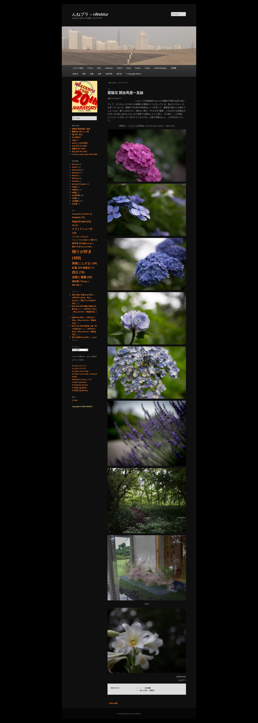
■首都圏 (147, 688)
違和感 (78, 281)
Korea (128, 68)
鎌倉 (86, 281)
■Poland (75, 178)
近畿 (91, 73)
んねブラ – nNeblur (90, 14)
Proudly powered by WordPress (129, 713)
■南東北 (75, 189)
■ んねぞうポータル (79, 365)
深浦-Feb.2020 (77, 317)
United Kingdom (160, 68)
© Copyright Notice (133, 73)
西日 (78, 272)
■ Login (75, 400)
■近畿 (74, 198)
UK (75, 225)
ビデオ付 (83, 236)
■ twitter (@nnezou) (79, 382)
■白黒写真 (76, 195)
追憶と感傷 (82, 277)
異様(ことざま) (84, 263)
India (99, 68)
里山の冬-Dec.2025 (79, 151)
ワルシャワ (77, 240)
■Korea (75, 175)
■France (75, 164)
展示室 (119, 73)
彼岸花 (77, 243)
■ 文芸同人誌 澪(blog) (80, 390)
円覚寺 (86, 240)
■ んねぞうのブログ (79, 368)
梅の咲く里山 (77, 134)
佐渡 (99, 73)
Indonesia (109, 68)
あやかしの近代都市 (80, 143)
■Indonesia (76, 169)
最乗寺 (85, 243)
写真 (93, 239)
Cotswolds (77, 214)
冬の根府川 (76, 137)
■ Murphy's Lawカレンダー (82, 379)
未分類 (74, 203)
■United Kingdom (79, 184)
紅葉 (77, 267)
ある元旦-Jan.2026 (79, 145)
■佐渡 (74, 187)
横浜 (75, 246)
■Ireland (75, 172)
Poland (137, 68)
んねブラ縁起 (78, 68)
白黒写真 (108, 73)
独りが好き (144, 690)
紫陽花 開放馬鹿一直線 (125, 92)
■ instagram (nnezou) (80, 385)
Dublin (88, 214)
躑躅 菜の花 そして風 (80, 131)
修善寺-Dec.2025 (78, 148)
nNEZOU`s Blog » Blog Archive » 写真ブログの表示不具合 (84, 300)
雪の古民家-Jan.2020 (80, 337)
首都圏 (173, 68)
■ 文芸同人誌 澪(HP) (79, 387)
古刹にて (75, 140)
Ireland (119, 68)
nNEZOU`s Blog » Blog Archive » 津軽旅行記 (84, 320)
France (90, 68)
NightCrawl (81, 221)
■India (74, 167)
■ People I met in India (80, 371)
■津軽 (74, 192)
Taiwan (147, 68)
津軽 (84, 73)
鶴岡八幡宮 (77, 285)
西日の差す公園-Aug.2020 (82, 294)
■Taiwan (75, 181)
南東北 (75, 73)
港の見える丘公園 (86, 247)
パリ (75, 236)
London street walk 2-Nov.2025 (84, 154)
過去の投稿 (113, 703)
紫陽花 (152, 690)
